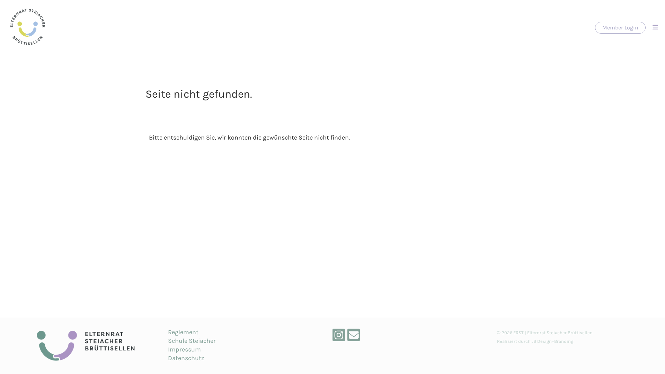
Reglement (183, 332)
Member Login (620, 27)
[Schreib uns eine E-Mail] (353, 337)
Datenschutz (186, 358)
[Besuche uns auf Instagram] (338, 337)
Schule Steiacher (192, 341)
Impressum (184, 349)
